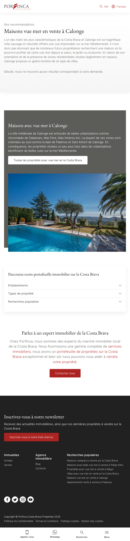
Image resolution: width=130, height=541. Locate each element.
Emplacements (18, 285)
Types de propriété (21, 293)
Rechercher (82, 537)
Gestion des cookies (92, 521)
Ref (106, 6)
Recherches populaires (23, 301)
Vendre (8, 464)
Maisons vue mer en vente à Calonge (87, 477)
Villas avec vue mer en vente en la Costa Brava (93, 473)
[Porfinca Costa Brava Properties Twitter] (15, 499)
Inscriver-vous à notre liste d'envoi (31, 437)
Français (121, 6)
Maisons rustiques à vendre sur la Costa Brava (92, 460)
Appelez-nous (27, 537)
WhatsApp (55, 537)
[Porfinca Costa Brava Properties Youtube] (30, 499)
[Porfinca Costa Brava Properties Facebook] (7, 499)
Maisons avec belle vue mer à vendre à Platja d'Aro (95, 464)
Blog (38, 463)
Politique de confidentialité (18, 521)
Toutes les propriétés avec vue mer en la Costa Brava (48, 160)
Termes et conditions (46, 521)
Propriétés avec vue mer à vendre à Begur (90, 469)
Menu (107, 537)
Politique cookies (70, 521)
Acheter (8, 460)
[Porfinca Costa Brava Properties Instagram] (23, 499)
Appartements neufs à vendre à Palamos (89, 482)
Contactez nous (65, 373)
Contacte (41, 468)
